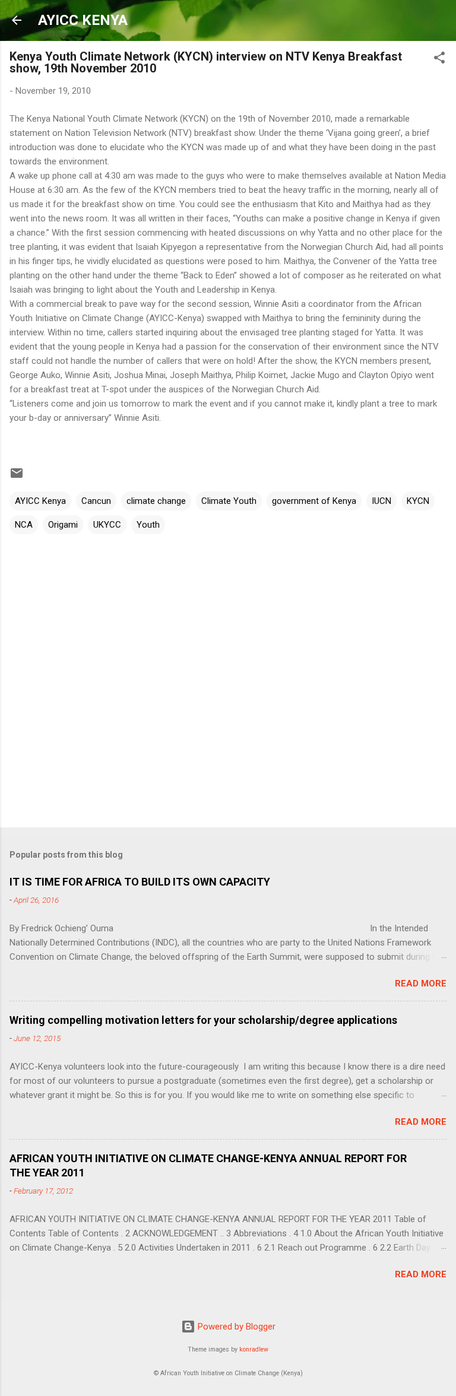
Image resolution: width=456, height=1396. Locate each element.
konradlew (253, 1349)
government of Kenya (314, 501)
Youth (148, 524)
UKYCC (107, 524)
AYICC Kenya (40, 501)
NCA (24, 524)
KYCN (418, 501)
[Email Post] (17, 477)
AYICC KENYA (83, 20)
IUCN (381, 501)
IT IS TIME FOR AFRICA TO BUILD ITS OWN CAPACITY (140, 881)
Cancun (96, 501)
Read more (420, 983)
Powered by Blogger (235, 1326)
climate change (156, 501)
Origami (63, 524)
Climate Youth (228, 501)
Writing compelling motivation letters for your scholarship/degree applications (203, 1020)
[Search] (439, 91)
